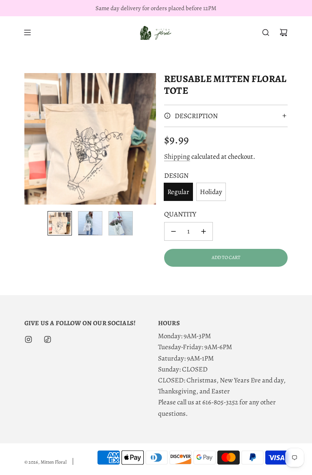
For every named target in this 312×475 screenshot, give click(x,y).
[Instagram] (28, 339)
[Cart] (283, 32)
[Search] (266, 32)
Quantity (180, 214)
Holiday (211, 191)
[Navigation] (27, 32)
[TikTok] (47, 339)
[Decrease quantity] (173, 231)
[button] (30, 138)
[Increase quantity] (203, 231)
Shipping (177, 156)
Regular (178, 191)
